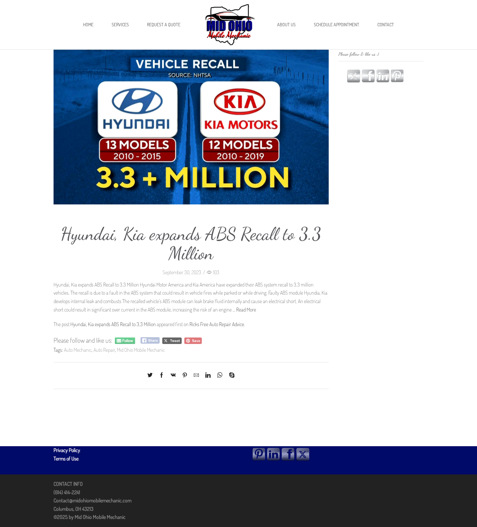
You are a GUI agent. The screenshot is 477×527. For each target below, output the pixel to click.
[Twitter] (151, 375)
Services (120, 24)
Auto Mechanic (78, 350)
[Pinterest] (184, 375)
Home (88, 24)
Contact (385, 24)
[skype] (230, 375)
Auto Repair (104, 350)
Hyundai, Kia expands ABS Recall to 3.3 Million (113, 324)
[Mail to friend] (196, 375)
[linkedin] (208, 375)
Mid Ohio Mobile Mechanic (141, 350)
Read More (246, 309)
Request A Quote (163, 24)
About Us (286, 24)
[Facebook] (161, 375)
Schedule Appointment (336, 24)
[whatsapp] (220, 375)
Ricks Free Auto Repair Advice (217, 324)
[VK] (173, 375)
